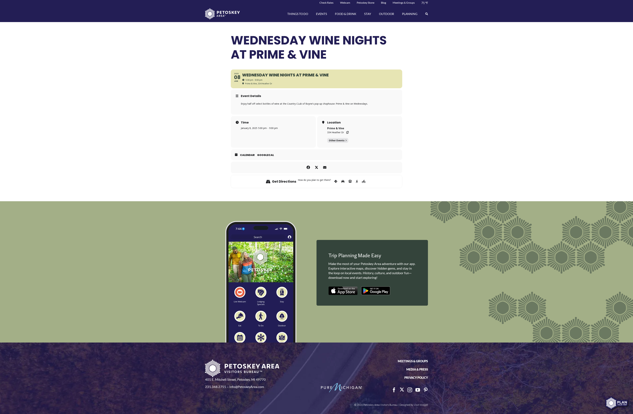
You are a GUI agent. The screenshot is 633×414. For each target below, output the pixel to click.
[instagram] (409, 390)
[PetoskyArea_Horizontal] (222, 10)
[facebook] (394, 390)
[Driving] (343, 181)
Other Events (337, 140)
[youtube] (417, 390)
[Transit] (350, 181)
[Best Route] (336, 181)
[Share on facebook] (308, 167)
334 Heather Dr (335, 132)
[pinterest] (425, 390)
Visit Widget (421, 404)
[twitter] (402, 389)
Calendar (247, 155)
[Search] (424, 14)
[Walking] (356, 181)
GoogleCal (265, 155)
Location (334, 122)
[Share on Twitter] (316, 167)
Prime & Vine (335, 128)
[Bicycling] (363, 181)
